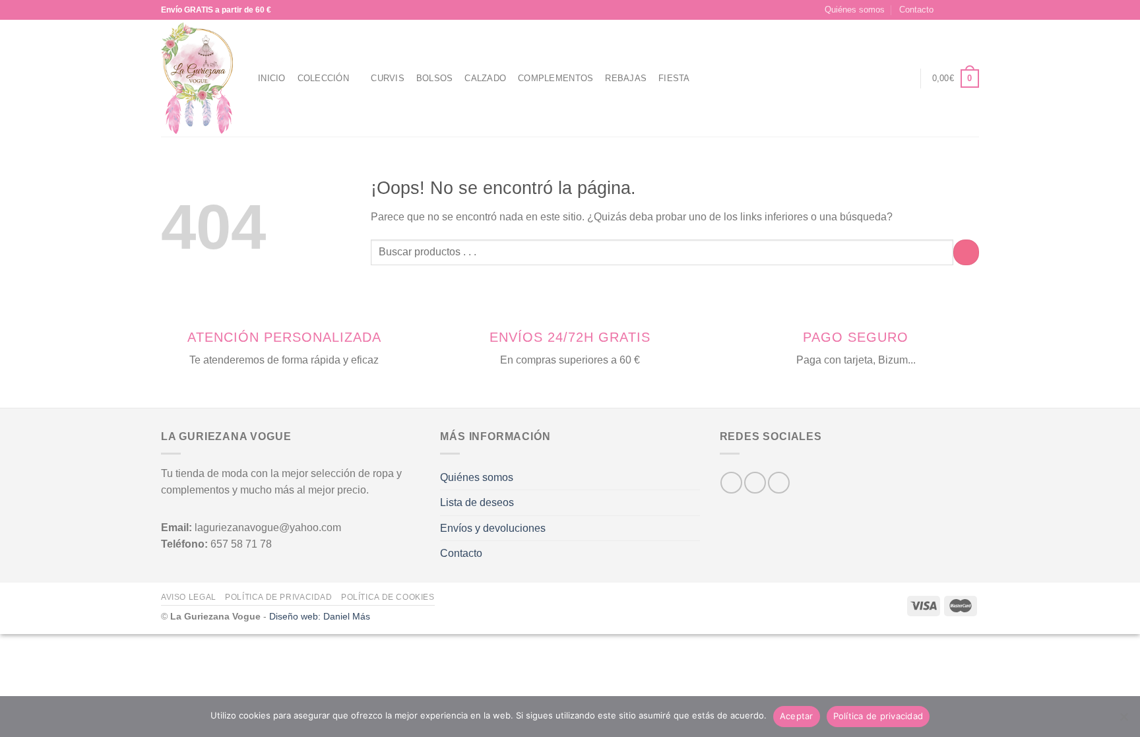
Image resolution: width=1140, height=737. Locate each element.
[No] (1123, 720)
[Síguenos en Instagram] (960, 10)
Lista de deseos (477, 502)
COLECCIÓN (323, 78)
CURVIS (387, 78)
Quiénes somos (855, 10)
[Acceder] (903, 78)
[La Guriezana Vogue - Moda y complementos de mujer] (199, 78)
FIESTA (674, 78)
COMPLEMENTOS (555, 78)
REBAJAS (626, 78)
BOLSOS (434, 78)
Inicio (272, 78)
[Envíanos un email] (972, 10)
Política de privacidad (278, 597)
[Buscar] (879, 78)
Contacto (916, 10)
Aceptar (796, 716)
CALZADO (485, 78)
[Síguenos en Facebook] (947, 10)
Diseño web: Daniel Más (319, 616)
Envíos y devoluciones (493, 528)
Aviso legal (188, 597)
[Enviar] (966, 252)
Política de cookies (388, 597)
